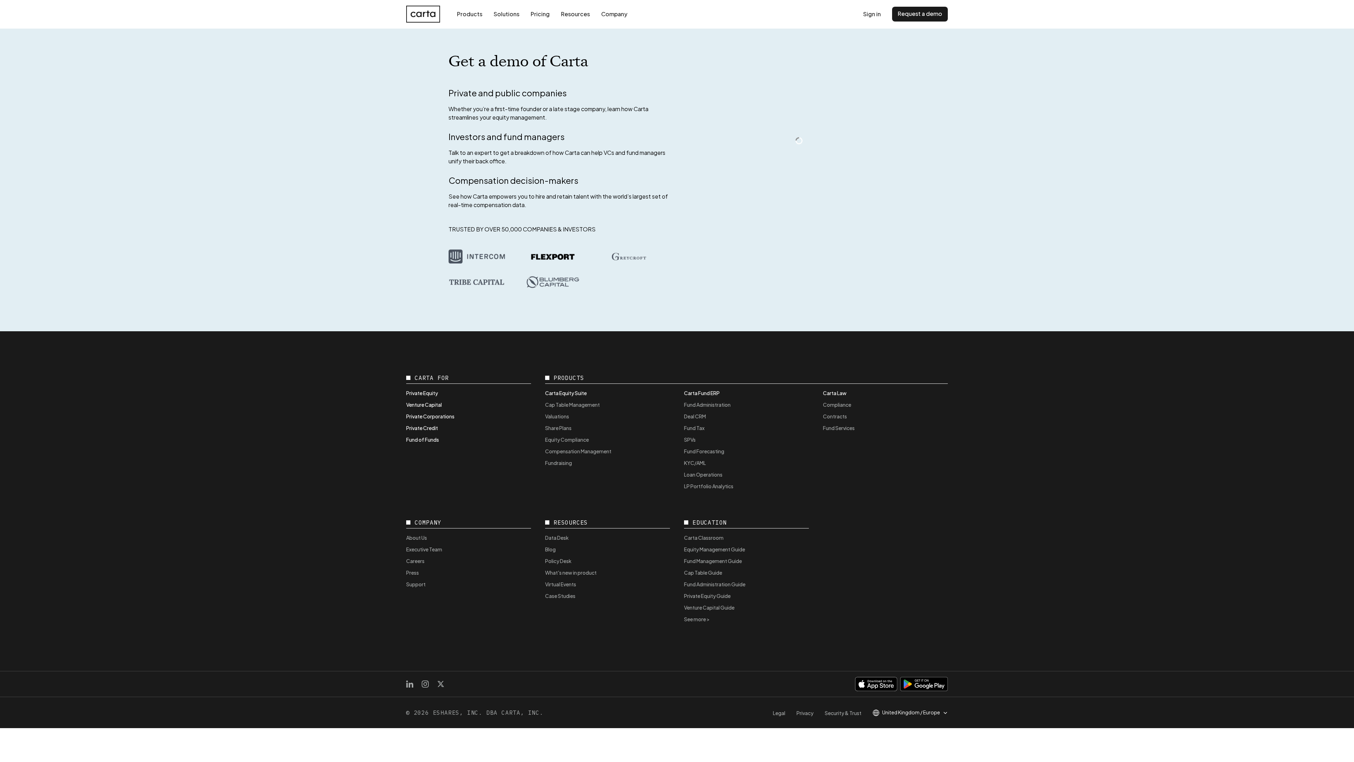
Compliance (837, 404)
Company (614, 14)
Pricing (540, 14)
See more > (697, 619)
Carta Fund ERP (702, 393)
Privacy (805, 713)
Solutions (506, 14)
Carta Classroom (704, 537)
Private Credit (422, 428)
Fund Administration (707, 404)
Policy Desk (558, 561)
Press (412, 572)
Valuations (557, 416)
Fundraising (558, 463)
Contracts (835, 416)
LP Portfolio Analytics (708, 486)
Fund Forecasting (704, 451)
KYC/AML (695, 463)
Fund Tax (694, 428)
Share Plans (558, 428)
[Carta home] (423, 14)
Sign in (872, 14)
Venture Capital (424, 404)
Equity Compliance (567, 439)
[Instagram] (425, 684)
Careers (415, 561)
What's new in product (571, 572)
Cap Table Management (572, 404)
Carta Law (835, 393)
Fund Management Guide (713, 561)
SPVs (690, 439)
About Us (416, 537)
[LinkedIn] (409, 684)
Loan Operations (703, 474)
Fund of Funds (422, 439)
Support (416, 584)
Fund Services (839, 428)
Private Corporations (430, 416)
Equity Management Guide (714, 549)
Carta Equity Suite (566, 393)
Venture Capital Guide (709, 607)
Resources (575, 14)
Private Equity (422, 393)
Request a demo (920, 13)
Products (469, 14)
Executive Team (424, 549)
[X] (440, 684)
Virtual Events (560, 584)
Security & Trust (843, 713)
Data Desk (557, 537)
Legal (779, 713)
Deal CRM (695, 416)
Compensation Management (578, 451)
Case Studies (560, 596)
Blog (550, 549)
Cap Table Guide (703, 572)
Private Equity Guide (707, 596)
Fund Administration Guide (714, 584)
